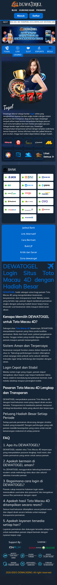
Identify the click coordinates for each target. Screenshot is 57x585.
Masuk (21, 15)
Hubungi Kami (26, 10)
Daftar (36, 15)
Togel (7, 51)
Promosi (40, 10)
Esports (39, 51)
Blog (14, 10)
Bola (50, 51)
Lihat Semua (48, 155)
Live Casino (17, 53)
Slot (28, 51)
